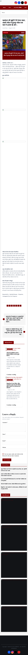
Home (4, 7)
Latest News (5, 28)
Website (4, 447)
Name (4, 434)
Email (4, 440)
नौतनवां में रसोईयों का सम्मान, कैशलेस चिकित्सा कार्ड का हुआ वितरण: (13, 483)
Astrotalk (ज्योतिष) (18, 7)
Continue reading (11, 374)
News (10, 7)
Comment (5, 422)
